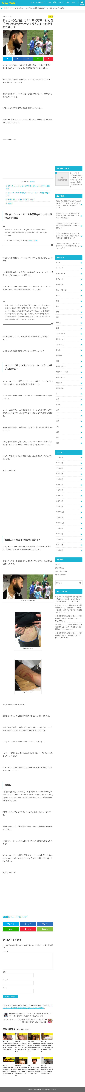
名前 (4, 972)
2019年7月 (59, 474)
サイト (5, 988)
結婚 (57, 410)
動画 (57, 317)
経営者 (58, 404)
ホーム (32, 2)
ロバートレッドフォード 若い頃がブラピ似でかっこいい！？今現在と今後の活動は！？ (68, 627)
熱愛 (57, 361)
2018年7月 (59, 539)
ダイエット (60, 279)
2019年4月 (59, 490)
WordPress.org (60, 575)
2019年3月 (59, 495)
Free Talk (8, 3)
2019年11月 (60, 457)
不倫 (57, 301)
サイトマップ (47, 2)
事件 (6, 917)
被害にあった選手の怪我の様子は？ (20, 199)
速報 (57, 437)
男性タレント (60, 377)
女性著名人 (60, 344)
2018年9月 (59, 528)
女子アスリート (61, 333)
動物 (57, 312)
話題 (57, 432)
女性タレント (60, 339)
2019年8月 (59, 468)
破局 (57, 399)
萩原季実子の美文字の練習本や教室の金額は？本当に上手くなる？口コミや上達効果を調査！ (68, 599)
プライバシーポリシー (64, 2)
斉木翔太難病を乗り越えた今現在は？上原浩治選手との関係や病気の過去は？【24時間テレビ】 (67, 236)
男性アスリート (61, 366)
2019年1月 (59, 506)
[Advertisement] (28, 155)
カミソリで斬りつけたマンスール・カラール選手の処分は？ (28, 194)
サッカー (13, 917)
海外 (26, 917)
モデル (58, 295)
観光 (57, 421)
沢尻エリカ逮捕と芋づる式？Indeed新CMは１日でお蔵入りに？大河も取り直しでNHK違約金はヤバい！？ (68, 204)
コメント (5, 951)
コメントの (61, 571)
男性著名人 (60, 388)
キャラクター (60, 273)
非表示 (32, 181)
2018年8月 (59, 534)
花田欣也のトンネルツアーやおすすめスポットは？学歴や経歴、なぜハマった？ (67, 246)
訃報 (57, 426)
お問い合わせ (39, 2)
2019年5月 (59, 485)
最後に (9, 203)
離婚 (57, 443)
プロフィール (75, 2)
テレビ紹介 (60, 284)
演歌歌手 (59, 355)
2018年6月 (59, 545)
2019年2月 (59, 501)
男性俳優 (59, 383)
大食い (58, 323)
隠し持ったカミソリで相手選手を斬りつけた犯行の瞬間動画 (28, 187)
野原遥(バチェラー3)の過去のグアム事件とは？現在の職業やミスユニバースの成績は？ (67, 216)
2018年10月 (60, 523)
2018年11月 (60, 517)
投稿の (59, 568)
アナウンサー (60, 268)
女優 (57, 328)
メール (5, 980)
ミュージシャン (61, 290)
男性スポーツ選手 (62, 372)
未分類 (58, 350)
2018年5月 (59, 550)
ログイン (58, 564)
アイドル (59, 262)
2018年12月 (60, 512)
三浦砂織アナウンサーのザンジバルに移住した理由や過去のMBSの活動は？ (67, 226)
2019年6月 (59, 479)
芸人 (57, 415)
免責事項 (55, 2)
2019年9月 (59, 463)
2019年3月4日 (32, 240)
